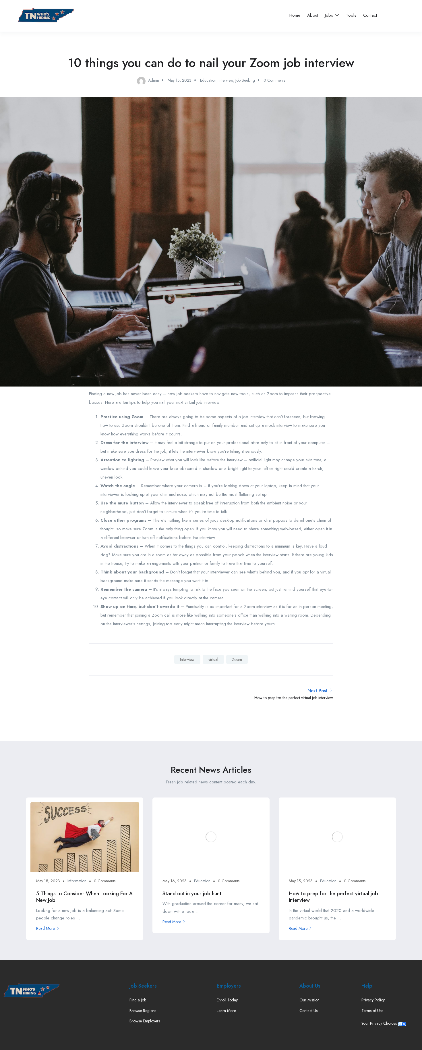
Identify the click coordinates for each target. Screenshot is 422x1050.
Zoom (237, 659)
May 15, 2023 (179, 80)
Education (208, 80)
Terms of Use (372, 1010)
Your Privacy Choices (379, 1023)
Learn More (226, 1010)
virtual (213, 659)
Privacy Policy (373, 1000)
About (312, 15)
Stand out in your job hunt (191, 893)
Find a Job (137, 1000)
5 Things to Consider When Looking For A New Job (84, 897)
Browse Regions (142, 1010)
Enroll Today (227, 1000)
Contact (370, 15)
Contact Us (308, 1010)
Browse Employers (144, 1021)
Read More (45, 928)
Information (76, 881)
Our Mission (309, 1000)
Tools (351, 15)
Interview (226, 80)
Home (294, 15)
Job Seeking (245, 80)
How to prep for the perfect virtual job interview (333, 897)
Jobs (329, 15)
